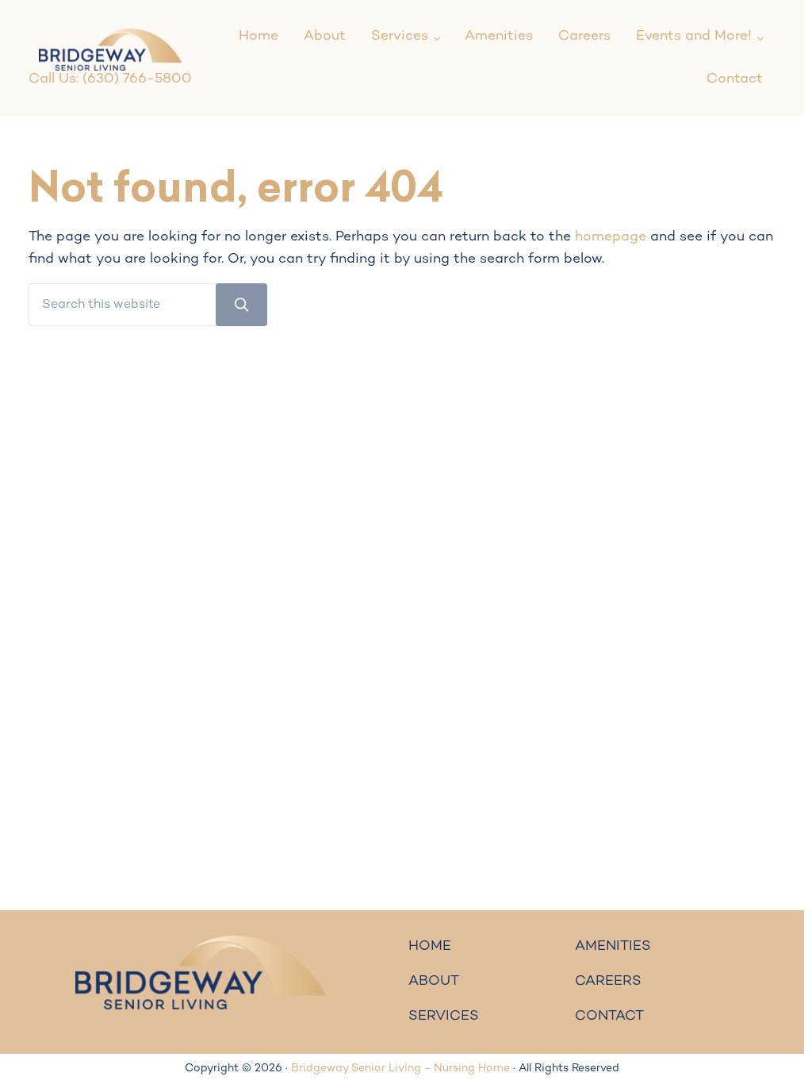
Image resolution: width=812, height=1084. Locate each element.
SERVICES (443, 1016)
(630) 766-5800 (137, 79)
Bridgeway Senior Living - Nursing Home (400, 1068)
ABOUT (433, 981)
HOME (429, 947)
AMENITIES (613, 947)
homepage (610, 237)
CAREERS (608, 981)
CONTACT (609, 1016)
